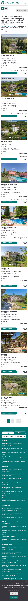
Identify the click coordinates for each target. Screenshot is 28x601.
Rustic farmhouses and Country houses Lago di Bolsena (12, 574)
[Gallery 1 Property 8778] (10, 393)
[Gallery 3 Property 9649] (15, 180)
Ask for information (8, 73)
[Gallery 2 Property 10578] (12, 307)
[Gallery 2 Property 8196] (12, 137)
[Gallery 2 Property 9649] (12, 180)
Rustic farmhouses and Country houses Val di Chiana (12, 548)
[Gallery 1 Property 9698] (10, 264)
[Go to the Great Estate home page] (10, 3)
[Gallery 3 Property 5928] (15, 223)
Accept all (14, 597)
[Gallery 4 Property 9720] (18, 350)
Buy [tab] (8, 433)
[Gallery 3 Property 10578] (15, 307)
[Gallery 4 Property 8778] (18, 393)
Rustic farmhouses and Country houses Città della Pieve (12, 513)
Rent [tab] (19, 433)
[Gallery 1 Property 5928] (10, 223)
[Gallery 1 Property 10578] (10, 307)
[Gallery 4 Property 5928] (18, 223)
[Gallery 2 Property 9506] (12, 51)
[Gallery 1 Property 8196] (10, 137)
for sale (7, 32)
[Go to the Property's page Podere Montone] (14, 87)
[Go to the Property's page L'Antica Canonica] (14, 216)
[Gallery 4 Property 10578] (18, 307)
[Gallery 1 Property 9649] (10, 180)
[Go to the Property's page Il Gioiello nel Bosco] (14, 299)
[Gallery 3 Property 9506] (15, 51)
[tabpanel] (14, 508)
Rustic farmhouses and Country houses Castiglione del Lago (12, 509)
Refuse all (14, 593)
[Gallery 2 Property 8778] (12, 393)
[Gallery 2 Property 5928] (12, 223)
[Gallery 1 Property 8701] (10, 94)
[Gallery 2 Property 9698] (12, 264)
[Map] (6, 8)
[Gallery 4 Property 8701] (18, 94)
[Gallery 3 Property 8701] (15, 94)
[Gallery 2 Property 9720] (12, 350)
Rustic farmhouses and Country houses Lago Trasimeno (12, 552)
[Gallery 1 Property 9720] (10, 350)
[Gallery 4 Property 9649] (18, 180)
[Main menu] (25, 2)
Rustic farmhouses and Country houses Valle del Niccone (12, 561)
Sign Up (8, 26)
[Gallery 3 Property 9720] (15, 350)
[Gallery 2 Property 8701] (12, 94)
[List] (2, 8)
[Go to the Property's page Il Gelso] (14, 342)
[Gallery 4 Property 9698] (18, 264)
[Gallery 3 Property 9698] (15, 264)
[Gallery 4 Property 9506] (18, 51)
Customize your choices (14, 590)
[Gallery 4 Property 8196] (18, 137)
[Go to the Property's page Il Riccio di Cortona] (14, 173)
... (15, 420)
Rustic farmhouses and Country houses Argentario (12, 579)
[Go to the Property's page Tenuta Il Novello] (14, 44)
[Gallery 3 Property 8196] (15, 137)
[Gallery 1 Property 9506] (10, 51)
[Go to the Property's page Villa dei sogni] (14, 130)
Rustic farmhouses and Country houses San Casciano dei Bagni (14, 535)
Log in (3, 26)
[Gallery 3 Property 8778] (15, 393)
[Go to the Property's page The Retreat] (14, 256)
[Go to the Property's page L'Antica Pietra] (14, 385)
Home (2, 32)
